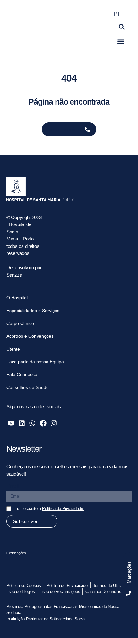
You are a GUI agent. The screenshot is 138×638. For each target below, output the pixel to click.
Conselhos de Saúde (27, 387)
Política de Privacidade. (63, 508)
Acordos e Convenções (30, 336)
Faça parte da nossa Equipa (35, 361)
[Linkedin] (21, 423)
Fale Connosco (21, 374)
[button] (121, 26)
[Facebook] (42, 423)
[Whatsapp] (32, 423)
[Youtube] (11, 423)
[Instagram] (53, 423)
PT (117, 14)
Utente (13, 348)
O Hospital (17, 297)
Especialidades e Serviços (32, 310)
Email (12, 486)
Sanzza (14, 275)
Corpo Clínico (20, 323)
